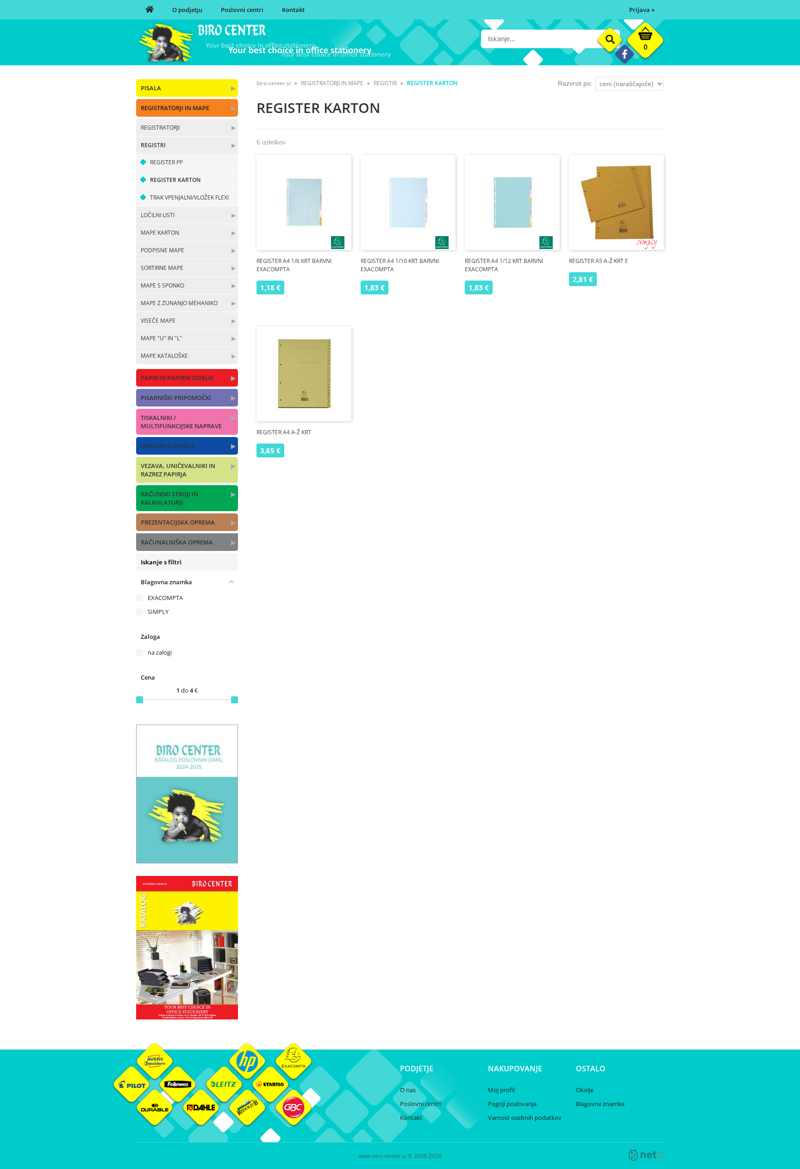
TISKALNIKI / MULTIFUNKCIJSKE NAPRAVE (181, 421)
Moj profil (501, 1090)
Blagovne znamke (600, 1104)
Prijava (642, 10)
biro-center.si (273, 83)
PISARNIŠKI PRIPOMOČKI (176, 398)
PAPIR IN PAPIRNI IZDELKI (177, 378)
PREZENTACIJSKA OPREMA (178, 522)
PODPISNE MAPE (162, 250)
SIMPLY (158, 611)
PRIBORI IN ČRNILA (168, 446)
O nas (408, 1090)
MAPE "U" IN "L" (161, 338)
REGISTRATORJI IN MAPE (175, 108)
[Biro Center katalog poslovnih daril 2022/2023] (187, 861)
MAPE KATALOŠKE (164, 356)
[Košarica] (645, 42)
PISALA (151, 88)
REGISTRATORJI (160, 127)
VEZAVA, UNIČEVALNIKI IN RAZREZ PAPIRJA (178, 470)
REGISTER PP (166, 162)
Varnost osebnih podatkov (525, 1117)
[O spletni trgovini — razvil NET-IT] (646, 1155)
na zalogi (160, 652)
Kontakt (293, 10)
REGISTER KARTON (175, 180)
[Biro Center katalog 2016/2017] (187, 1017)
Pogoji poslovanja (512, 1104)
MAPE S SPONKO (162, 285)
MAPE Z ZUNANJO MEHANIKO (179, 303)
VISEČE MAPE (158, 321)
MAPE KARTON (160, 233)
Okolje (585, 1090)
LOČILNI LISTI (158, 215)
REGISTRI (153, 145)
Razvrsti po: (575, 83)
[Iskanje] (610, 40)
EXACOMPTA (165, 598)
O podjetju (187, 10)
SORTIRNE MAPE (162, 268)
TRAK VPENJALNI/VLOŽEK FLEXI (189, 197)
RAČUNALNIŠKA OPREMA (177, 542)
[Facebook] (624, 54)
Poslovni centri (242, 10)
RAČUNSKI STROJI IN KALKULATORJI (169, 498)
